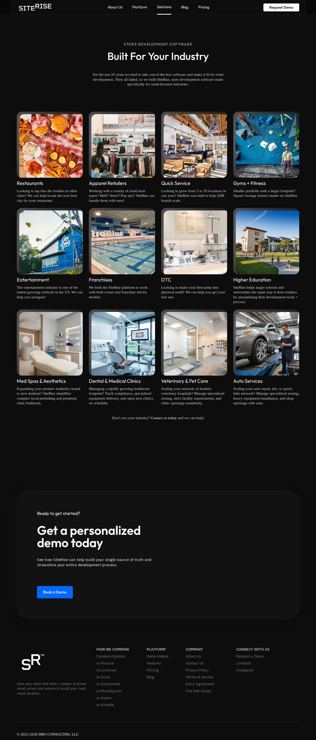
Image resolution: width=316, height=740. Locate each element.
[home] (35, 7)
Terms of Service (200, 677)
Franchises (100, 280)
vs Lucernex (106, 670)
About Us (115, 7)
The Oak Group (198, 691)
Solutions (164, 6)
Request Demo (281, 7)
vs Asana (103, 698)
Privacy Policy (197, 670)
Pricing (203, 7)
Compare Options (110, 656)
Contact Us (195, 663)
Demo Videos (157, 656)
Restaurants (30, 183)
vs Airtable (105, 705)
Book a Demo (55, 591)
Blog (184, 7)
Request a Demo (250, 656)
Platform (139, 7)
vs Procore (105, 663)
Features (154, 663)
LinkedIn (243, 663)
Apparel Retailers (108, 183)
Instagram (245, 670)
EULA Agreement (200, 684)
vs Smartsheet (108, 684)
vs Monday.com (109, 691)
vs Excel (103, 677)
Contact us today (164, 418)
